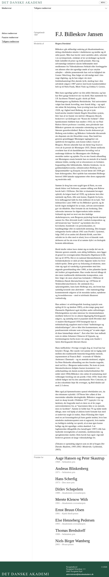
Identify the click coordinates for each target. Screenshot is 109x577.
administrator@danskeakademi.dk (79, 574)
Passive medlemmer (10, 37)
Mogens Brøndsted (63, 43)
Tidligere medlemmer (10, 41)
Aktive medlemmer (9, 33)
